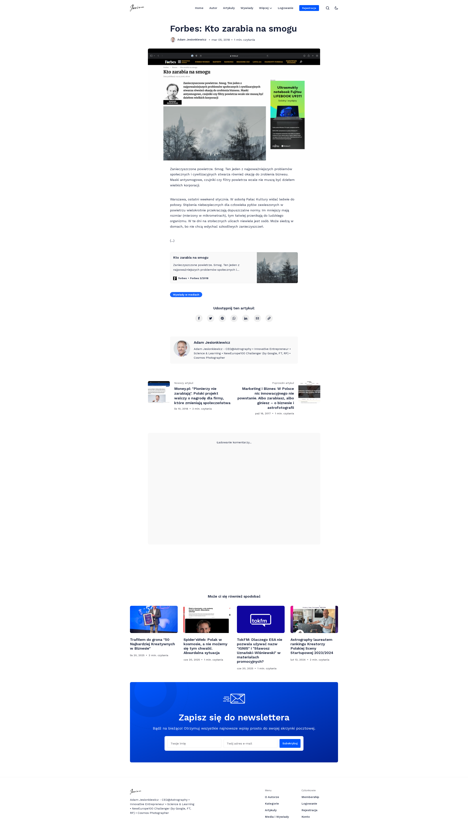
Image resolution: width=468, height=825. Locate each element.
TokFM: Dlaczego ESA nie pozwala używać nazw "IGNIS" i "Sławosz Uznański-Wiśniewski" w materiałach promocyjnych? (259, 650)
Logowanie (285, 8)
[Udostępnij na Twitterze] (210, 318)
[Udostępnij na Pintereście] (222, 318)
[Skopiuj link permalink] (269, 318)
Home (199, 8)
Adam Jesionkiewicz (191, 39)
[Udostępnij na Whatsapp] (234, 318)
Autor (213, 8)
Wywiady (247, 8)
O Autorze (272, 797)
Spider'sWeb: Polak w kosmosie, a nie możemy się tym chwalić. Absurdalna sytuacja (205, 646)
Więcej (264, 8)
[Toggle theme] (336, 8)
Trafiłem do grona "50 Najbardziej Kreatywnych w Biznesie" (152, 644)
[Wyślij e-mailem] (257, 318)
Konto (305, 816)
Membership (310, 797)
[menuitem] (199, 8)
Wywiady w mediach (186, 294)
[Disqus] (234, 490)
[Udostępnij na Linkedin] (245, 318)
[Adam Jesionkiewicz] (173, 40)
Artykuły (229, 8)
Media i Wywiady (277, 816)
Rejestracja (309, 8)
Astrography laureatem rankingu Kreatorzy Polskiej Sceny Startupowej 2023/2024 (311, 646)
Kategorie (272, 803)
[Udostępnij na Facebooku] (199, 318)
